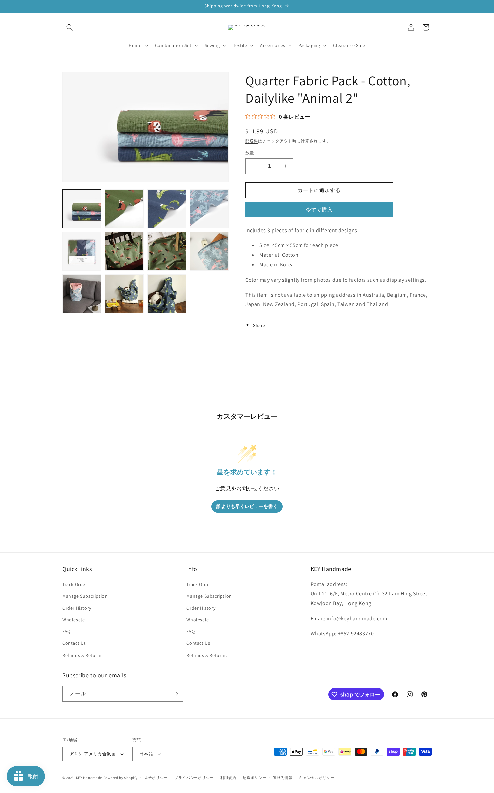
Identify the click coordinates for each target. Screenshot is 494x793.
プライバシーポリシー (194, 777)
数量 (249, 153)
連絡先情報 (283, 777)
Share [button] (259, 325)
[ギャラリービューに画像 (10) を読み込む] (124, 293)
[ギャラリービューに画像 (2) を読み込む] (124, 208)
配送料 (251, 140)
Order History (76, 608)
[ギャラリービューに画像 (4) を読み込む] (209, 208)
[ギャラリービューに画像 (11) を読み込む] (166, 293)
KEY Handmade (89, 777)
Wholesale (73, 620)
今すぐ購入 (319, 209)
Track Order (74, 584)
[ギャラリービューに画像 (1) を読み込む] (81, 208)
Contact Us (74, 643)
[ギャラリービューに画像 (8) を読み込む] (209, 251)
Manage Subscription (85, 596)
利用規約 (228, 777)
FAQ (66, 631)
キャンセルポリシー (316, 777)
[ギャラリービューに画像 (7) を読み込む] (166, 251)
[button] (69, 27)
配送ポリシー (254, 777)
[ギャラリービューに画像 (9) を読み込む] (81, 293)
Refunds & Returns (82, 655)
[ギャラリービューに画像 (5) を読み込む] (81, 251)
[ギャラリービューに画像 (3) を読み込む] (166, 208)
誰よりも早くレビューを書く (247, 506)
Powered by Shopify (120, 777)
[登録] (175, 694)
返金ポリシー (156, 777)
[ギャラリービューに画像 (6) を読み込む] (124, 251)
